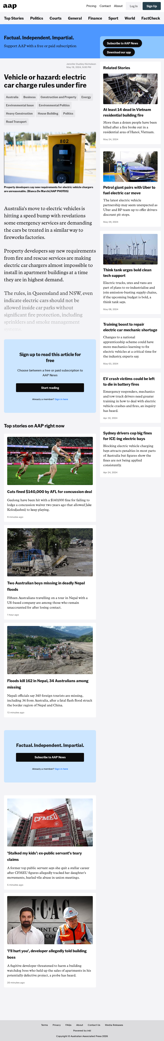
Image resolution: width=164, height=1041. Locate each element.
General (75, 18)
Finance (95, 18)
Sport (113, 18)
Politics (36, 18)
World (130, 18)
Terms (44, 1025)
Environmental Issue (20, 105)
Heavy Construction (19, 113)
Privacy (57, 1025)
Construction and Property (58, 97)
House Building (48, 113)
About (118, 6)
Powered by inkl (82, 1030)
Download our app (119, 52)
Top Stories (14, 18)
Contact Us (94, 1025)
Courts (56, 18)
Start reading (50, 388)
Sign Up (152, 6)
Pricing (91, 6)
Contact (105, 6)
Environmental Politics (54, 105)
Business (29, 97)
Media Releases (114, 1025)
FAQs (68, 1025)
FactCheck (150, 18)
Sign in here (61, 399)
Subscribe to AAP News (122, 43)
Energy (86, 97)
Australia (12, 97)
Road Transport (16, 122)
